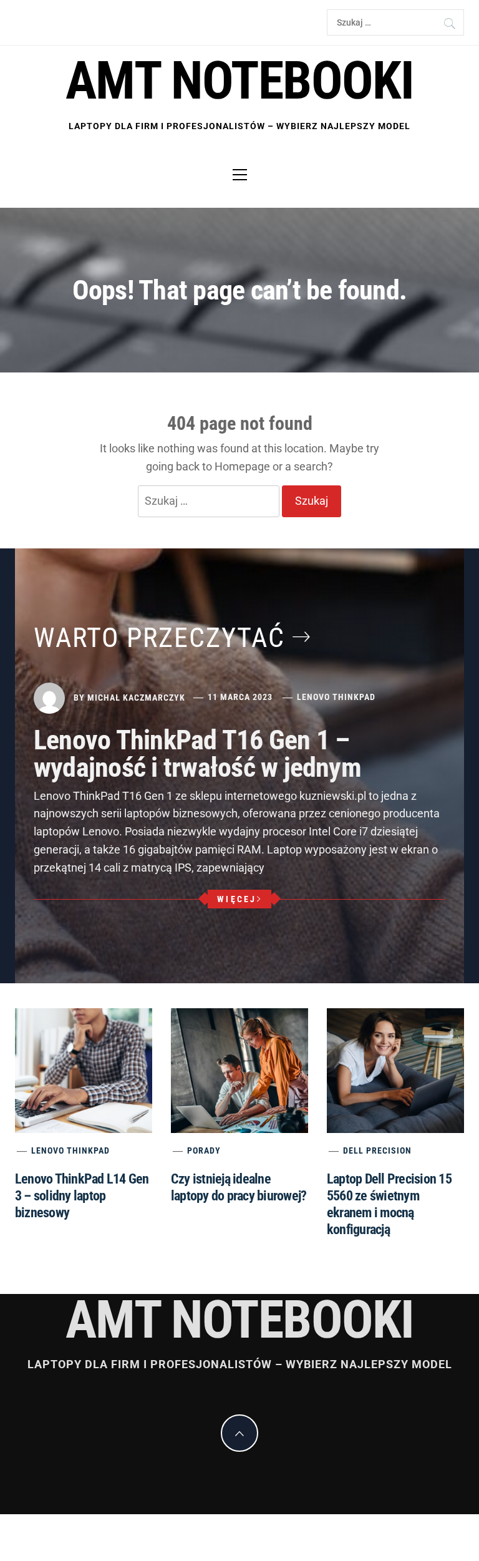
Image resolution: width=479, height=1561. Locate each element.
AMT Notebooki (239, 81)
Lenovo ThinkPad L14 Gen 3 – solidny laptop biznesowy (82, 1195)
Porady (204, 1150)
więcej (237, 899)
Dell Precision (377, 1150)
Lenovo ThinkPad (336, 697)
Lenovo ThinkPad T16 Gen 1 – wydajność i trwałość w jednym (197, 754)
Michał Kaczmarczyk (136, 697)
